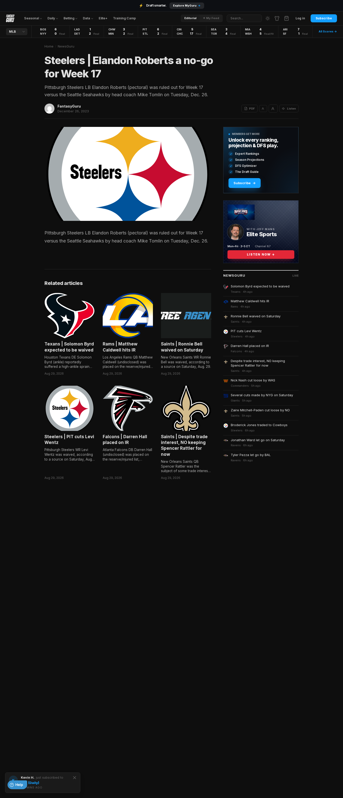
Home (48, 46)
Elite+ (103, 18)
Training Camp (124, 18)
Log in (300, 18)
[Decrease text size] (263, 108)
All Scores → (328, 31)
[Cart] (286, 18)
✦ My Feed (211, 18)
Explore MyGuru (187, 5)
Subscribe (324, 18)
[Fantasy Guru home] (10, 18)
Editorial (190, 18)
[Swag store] (276, 18)
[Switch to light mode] (267, 18)
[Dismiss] (75, 778)
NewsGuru (66, 46)
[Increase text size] (273, 109)
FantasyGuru (69, 106)
